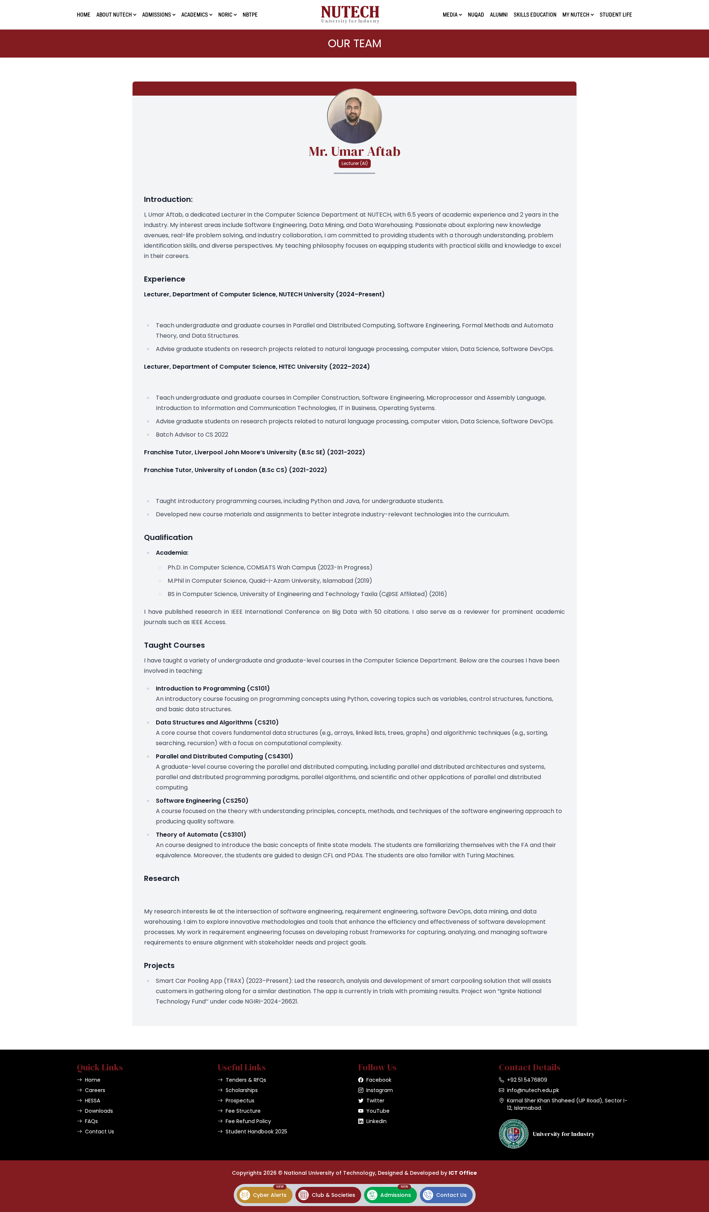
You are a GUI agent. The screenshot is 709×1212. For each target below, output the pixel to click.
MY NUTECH (575, 15)
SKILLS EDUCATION (535, 15)
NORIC (225, 15)
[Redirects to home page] (350, 15)
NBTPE (250, 15)
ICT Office (463, 1173)
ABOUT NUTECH (114, 15)
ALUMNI (499, 15)
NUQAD (476, 15)
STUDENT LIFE (616, 15)
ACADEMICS (194, 15)
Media (450, 15)
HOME (83, 15)
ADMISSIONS (156, 15)
